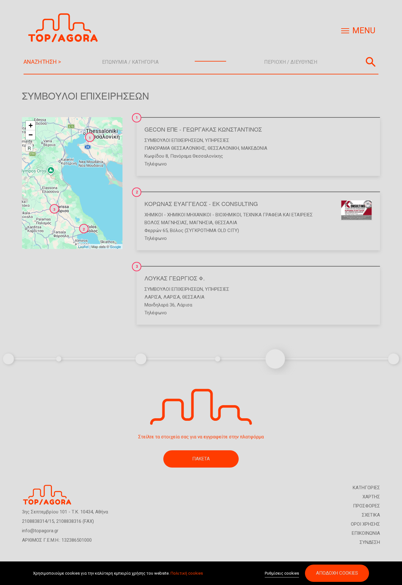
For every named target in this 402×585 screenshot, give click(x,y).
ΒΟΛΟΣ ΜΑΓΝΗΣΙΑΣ (165, 222)
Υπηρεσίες (217, 140)
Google (115, 246)
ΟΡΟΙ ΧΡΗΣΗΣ (365, 524)
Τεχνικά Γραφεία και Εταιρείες (278, 215)
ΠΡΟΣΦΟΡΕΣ (366, 506)
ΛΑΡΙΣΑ (152, 297)
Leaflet (83, 246)
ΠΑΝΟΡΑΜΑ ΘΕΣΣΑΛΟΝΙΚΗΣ (174, 148)
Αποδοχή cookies (337, 573)
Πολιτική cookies (187, 573)
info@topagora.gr (40, 531)
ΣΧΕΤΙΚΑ (371, 515)
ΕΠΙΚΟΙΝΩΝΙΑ (366, 533)
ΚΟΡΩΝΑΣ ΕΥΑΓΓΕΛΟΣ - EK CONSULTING (201, 203)
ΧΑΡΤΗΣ (371, 497)
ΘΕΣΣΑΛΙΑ (226, 222)
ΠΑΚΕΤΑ (201, 459)
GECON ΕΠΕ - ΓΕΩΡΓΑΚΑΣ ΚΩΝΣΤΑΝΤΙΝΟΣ (203, 129)
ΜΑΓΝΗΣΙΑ (201, 222)
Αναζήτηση (370, 62)
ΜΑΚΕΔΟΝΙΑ (254, 148)
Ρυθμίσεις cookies (282, 573)
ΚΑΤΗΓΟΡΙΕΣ (366, 487)
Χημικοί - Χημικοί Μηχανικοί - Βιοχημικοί (192, 215)
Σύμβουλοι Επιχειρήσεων (173, 140)
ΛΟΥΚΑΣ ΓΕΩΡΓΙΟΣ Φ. (174, 278)
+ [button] (31, 125)
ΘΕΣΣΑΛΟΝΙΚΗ (223, 148)
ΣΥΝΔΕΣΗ (370, 542)
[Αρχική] (65, 28)
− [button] (31, 135)
